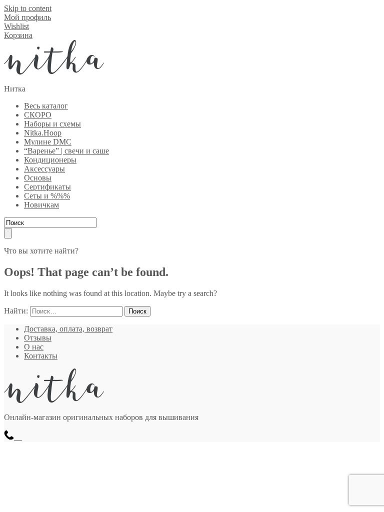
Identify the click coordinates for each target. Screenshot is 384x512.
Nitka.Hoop (43, 132)
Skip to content (28, 8)
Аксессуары (44, 168)
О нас (34, 346)
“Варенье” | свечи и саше (66, 150)
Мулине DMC (48, 142)
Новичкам (41, 204)
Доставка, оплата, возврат (68, 328)
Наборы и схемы (52, 124)
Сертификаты (47, 186)
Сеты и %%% (47, 196)
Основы (38, 178)
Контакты (41, 356)
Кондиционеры (50, 160)
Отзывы (38, 338)
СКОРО (38, 114)
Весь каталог (46, 106)
